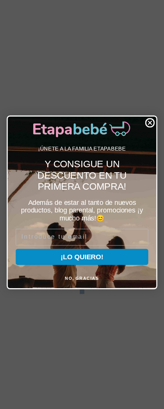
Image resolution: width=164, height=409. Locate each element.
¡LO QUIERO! (82, 256)
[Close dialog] (150, 123)
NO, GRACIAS (82, 278)
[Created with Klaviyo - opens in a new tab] (82, 291)
